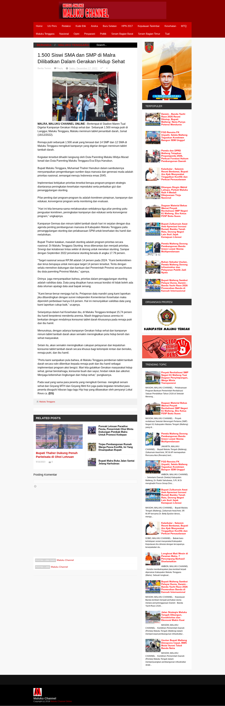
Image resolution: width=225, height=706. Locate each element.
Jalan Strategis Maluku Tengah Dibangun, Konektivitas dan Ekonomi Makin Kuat (174, 616)
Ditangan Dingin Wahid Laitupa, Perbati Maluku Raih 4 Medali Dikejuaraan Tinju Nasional (174, 192)
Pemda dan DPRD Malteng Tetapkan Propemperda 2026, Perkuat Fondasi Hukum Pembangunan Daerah (174, 155)
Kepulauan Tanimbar (149, 26)
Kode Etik (81, 26)
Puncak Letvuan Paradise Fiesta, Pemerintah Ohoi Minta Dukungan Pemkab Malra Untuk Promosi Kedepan (115, 430)
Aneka (94, 26)
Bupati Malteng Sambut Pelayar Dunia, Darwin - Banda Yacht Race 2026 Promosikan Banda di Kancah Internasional (174, 285)
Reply (60, 68)
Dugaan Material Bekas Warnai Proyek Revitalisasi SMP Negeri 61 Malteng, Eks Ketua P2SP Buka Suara (174, 210)
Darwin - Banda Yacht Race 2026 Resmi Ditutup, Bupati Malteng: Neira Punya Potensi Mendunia (173, 119)
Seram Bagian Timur (149, 33)
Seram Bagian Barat (122, 33)
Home (39, 26)
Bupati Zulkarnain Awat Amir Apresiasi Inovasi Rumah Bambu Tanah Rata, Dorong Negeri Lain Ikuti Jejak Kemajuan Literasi (174, 230)
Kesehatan (170, 26)
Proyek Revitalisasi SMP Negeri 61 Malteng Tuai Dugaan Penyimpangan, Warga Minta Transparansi (174, 377)
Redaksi (66, 26)
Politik (103, 33)
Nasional (64, 33)
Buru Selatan (110, 26)
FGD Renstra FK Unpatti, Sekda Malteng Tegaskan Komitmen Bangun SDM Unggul (174, 136)
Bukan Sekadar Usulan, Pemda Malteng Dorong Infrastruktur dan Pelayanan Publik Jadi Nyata (174, 267)
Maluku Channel (65, 560)
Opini (76, 33)
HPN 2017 (127, 26)
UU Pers (52, 26)
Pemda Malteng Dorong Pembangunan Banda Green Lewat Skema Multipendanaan (174, 247)
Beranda (44, 45)
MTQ (184, 26)
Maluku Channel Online (61, 701)
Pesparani (89, 33)
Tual (167, 33)
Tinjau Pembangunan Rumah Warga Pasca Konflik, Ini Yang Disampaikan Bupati (115, 447)
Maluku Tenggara (45, 33)
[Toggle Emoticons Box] (35, 486)
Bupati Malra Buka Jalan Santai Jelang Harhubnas (116, 462)
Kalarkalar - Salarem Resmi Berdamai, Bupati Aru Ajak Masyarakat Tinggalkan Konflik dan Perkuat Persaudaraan (174, 174)
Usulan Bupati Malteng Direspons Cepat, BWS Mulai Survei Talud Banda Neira (174, 644)
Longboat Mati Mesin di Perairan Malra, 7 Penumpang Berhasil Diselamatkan (174, 557)
